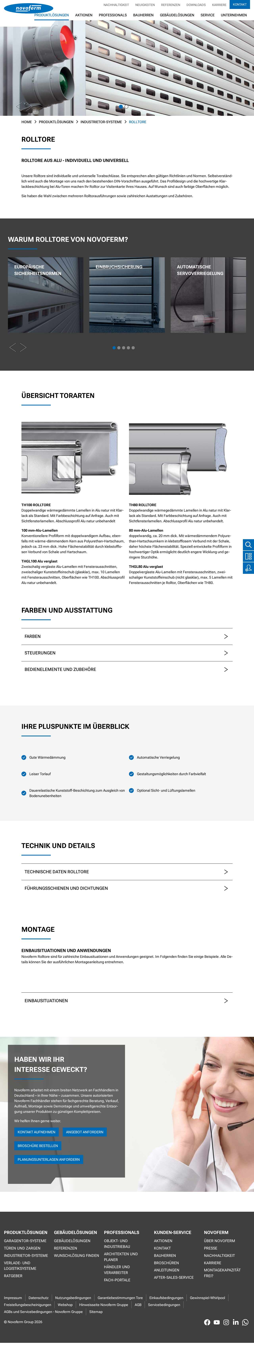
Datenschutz (39, 1298)
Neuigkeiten (145, 5)
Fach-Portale (117, 1280)
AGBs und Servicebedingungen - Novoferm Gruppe (43, 1312)
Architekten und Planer (121, 1257)
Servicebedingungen (164, 1305)
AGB (138, 1305)
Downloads (196, 5)
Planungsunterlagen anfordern (49, 1159)
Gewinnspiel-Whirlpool (207, 1298)
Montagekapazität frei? (222, 1273)
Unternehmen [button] (234, 15)
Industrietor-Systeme (101, 122)
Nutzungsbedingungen (73, 1298)
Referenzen (170, 5)
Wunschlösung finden (76, 1255)
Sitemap (96, 1312)
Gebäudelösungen (177, 15)
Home (26, 122)
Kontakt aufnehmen (36, 1132)
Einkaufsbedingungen (166, 1298)
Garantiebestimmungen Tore (120, 1298)
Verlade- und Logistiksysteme (20, 1266)
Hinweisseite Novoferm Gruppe (103, 1305)
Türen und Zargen (22, 1248)
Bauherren (143, 15)
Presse (210, 1248)
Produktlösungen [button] (51, 15)
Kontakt (240, 4)
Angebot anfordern (84, 1132)
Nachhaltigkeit (116, 5)
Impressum (13, 1298)
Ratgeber (13, 1276)
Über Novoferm (219, 1241)
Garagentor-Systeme (25, 1241)
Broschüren (166, 1263)
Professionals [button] (113, 15)
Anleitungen (166, 1270)
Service (208, 15)
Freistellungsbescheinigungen (27, 1305)
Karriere (219, 5)
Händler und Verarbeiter (117, 1270)
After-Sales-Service (174, 1277)
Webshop (65, 1305)
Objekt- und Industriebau (117, 1244)
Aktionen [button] (83, 15)
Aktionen (163, 1241)
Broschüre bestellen (38, 1146)
